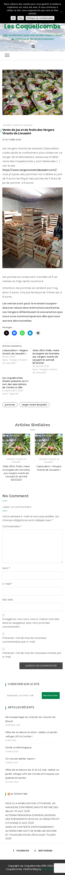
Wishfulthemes (50, 869)
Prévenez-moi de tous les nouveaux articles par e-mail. (31, 655)
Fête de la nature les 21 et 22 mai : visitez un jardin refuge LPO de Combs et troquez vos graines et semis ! (32, 773)
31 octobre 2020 (11, 139)
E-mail (7, 584)
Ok (13, 18)
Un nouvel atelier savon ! (20, 758)
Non (21, 18)
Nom (6, 568)
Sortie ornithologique (18, 747)
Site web (7, 599)
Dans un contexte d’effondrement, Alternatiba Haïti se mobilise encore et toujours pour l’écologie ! (31, 830)
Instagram (45, 850)
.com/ (52, 170)
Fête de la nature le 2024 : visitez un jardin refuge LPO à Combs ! (31, 734)
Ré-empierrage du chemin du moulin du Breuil (30, 719)
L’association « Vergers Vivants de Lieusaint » (15, 352)
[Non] (61, 11)
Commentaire (12, 526)
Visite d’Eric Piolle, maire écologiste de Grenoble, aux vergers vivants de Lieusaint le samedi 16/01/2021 (45, 357)
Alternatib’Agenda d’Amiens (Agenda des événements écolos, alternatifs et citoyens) (32, 819)
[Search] (33, 46)
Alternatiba (19, 793)
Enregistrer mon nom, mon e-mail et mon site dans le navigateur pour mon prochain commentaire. (30, 623)
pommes (10, 404)
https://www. (10, 170)
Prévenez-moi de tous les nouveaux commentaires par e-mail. (24, 640)
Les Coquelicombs (32, 26)
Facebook (22, 850)
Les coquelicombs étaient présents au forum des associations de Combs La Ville (15, 382)
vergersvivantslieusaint (34, 170)
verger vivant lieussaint (34, 404)
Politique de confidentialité (40, 18)
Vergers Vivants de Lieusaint (18, 125)
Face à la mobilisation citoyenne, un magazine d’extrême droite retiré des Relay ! (31, 807)
